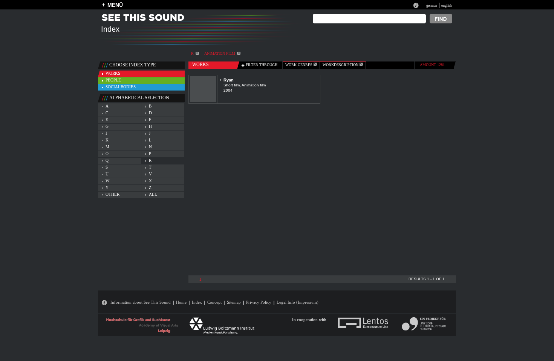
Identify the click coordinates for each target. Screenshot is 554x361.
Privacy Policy (258, 302)
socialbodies (121, 86)
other (112, 194)
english (446, 5)
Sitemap (234, 302)
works (113, 73)
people (113, 80)
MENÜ (115, 5)
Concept (214, 302)
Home (181, 302)
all (153, 194)
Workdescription (341, 65)
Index (197, 302)
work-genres (299, 65)
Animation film (219, 53)
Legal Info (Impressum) (297, 302)
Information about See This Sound (140, 302)
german (431, 5)
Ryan (228, 80)
